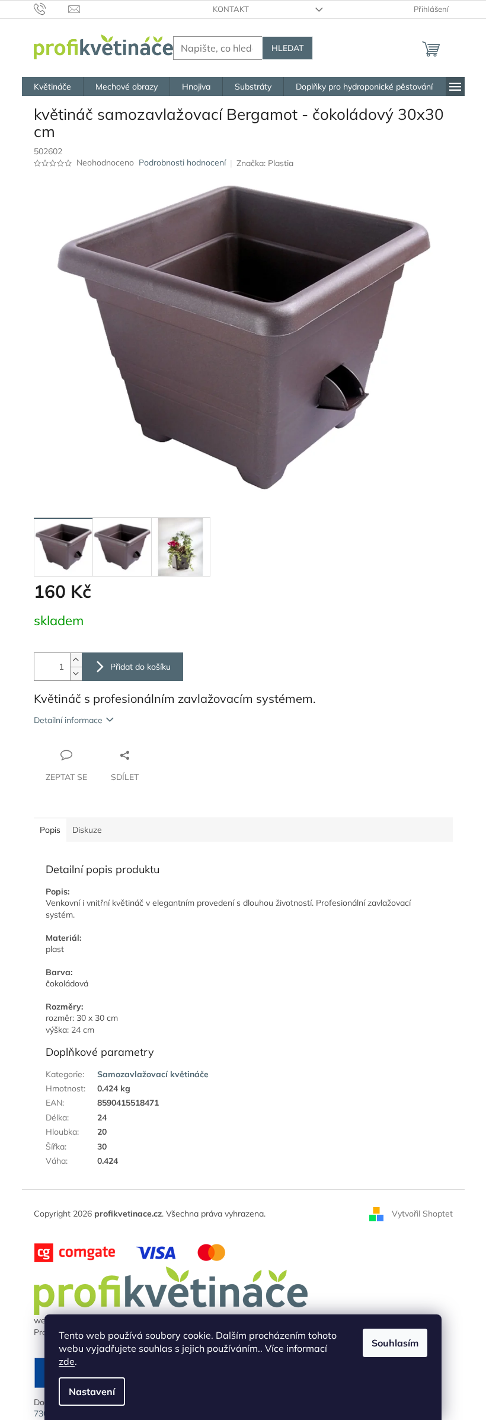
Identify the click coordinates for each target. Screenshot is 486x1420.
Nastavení (92, 1391)
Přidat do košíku (140, 666)
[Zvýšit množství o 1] (76, 660)
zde (67, 1361)
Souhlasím (395, 1343)
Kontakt (231, 9)
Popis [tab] (50, 829)
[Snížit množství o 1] (76, 673)
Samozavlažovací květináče (153, 1074)
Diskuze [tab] (87, 829)
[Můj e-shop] (171, 1290)
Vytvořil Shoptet (422, 1213)
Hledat (287, 48)
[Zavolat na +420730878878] (51, 8)
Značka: (264, 163)
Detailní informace (68, 720)
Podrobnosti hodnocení (182, 162)
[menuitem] (52, 86)
